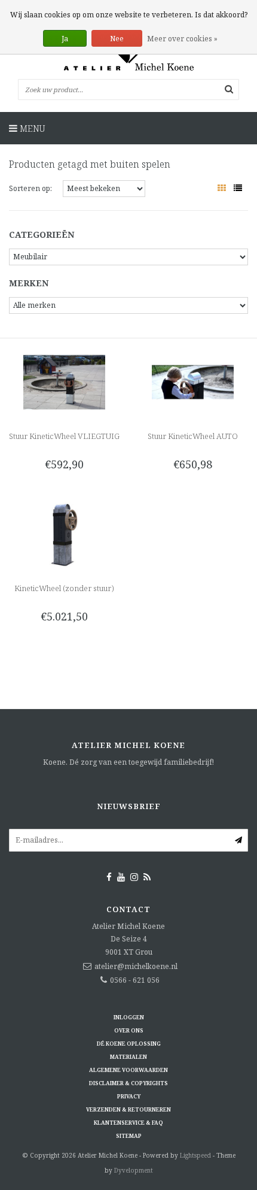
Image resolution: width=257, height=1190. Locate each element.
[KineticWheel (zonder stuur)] (64, 533)
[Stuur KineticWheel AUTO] (192, 381)
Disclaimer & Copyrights (128, 1083)
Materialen (128, 1057)
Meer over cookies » (182, 39)
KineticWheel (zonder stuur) (64, 588)
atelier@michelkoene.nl (136, 966)
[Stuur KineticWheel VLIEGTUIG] (64, 381)
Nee (117, 39)
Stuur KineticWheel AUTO (193, 436)
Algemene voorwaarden (128, 1070)
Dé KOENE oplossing (129, 1043)
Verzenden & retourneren (128, 1109)
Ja (65, 39)
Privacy (128, 1096)
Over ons (128, 1030)
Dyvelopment (133, 1170)
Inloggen (129, 1017)
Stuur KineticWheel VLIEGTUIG (64, 436)
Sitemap (129, 1136)
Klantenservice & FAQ (128, 1123)
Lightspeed (195, 1155)
